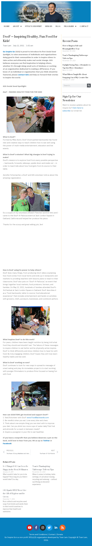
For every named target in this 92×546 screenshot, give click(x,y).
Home (6, 26)
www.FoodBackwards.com (38, 417)
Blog (58, 26)
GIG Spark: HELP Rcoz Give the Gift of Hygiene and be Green (14, 493)
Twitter (46, 440)
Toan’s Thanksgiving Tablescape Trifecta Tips (43, 468)
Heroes (48, 26)
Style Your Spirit (33, 26)
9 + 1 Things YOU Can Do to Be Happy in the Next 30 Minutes (15, 468)
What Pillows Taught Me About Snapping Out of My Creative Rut (75, 76)
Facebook (7, 443)
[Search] (89, 85)
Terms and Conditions (38, 534)
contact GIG (23, 75)
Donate (60, 534)
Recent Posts (70, 41)
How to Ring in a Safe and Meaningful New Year (72, 47)
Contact (84, 26)
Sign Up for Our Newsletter (72, 98)
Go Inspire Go (9, 51)
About (16, 26)
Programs (69, 26)
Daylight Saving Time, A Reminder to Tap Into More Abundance (77, 66)
